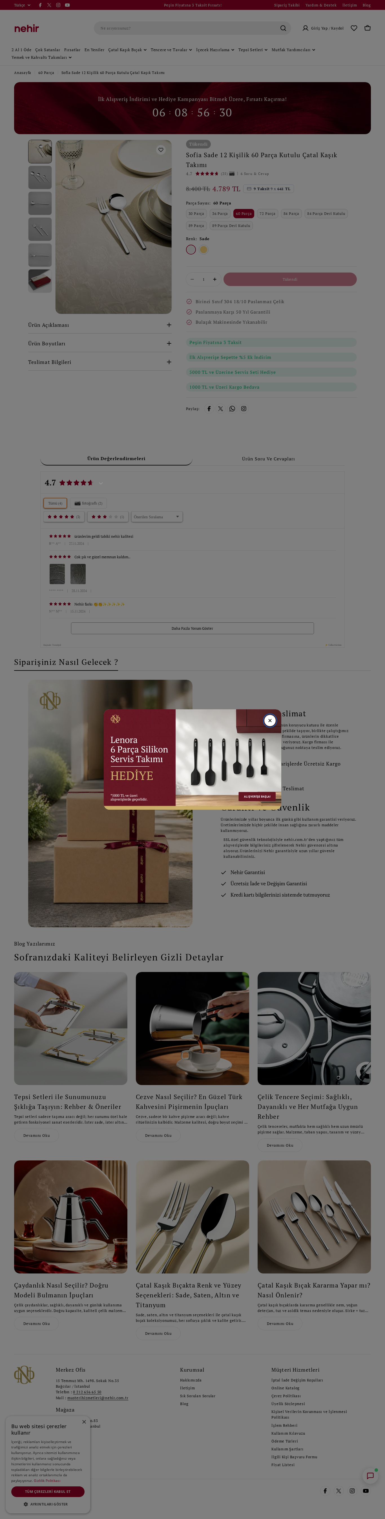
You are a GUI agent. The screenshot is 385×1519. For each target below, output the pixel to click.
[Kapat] (270, 720)
